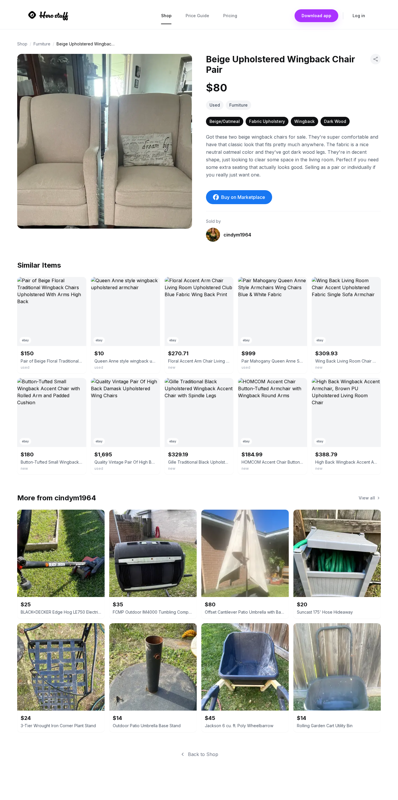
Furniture (42, 43)
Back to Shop (203, 754)
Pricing (230, 15)
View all (367, 497)
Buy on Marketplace (243, 197)
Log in (359, 15)
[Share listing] (375, 59)
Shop (166, 15)
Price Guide (197, 15)
